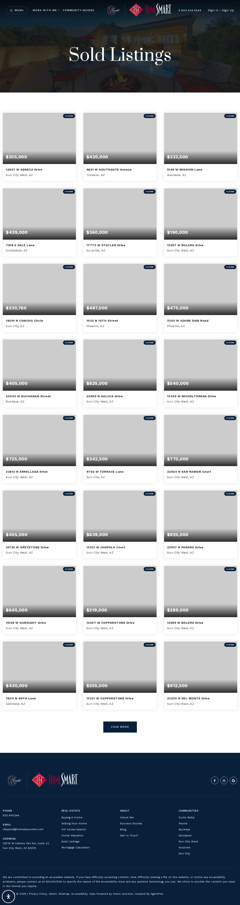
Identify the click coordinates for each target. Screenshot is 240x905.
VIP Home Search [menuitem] (74, 829)
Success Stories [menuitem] (131, 823)
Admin (53, 893)
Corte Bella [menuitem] (186, 817)
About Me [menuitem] (127, 817)
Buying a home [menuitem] (72, 817)
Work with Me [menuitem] (45, 10)
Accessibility (79, 893)
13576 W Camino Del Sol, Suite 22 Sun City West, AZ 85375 (26, 845)
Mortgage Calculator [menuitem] (76, 847)
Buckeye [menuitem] (184, 829)
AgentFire (156, 893)
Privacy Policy (38, 893)
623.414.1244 (190, 10)
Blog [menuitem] (123, 829)
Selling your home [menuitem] (74, 823)
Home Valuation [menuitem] (72, 835)
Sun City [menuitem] (184, 853)
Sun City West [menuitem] (188, 841)
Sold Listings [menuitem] (71, 841)
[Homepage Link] (137, 10)
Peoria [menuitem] (183, 823)
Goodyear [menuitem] (185, 835)
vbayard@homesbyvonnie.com (23, 829)
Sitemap (64, 893)
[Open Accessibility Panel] (8, 896)
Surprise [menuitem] (184, 847)
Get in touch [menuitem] (129, 835)
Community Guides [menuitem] (78, 10)
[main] (120, 376)
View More (120, 726)
